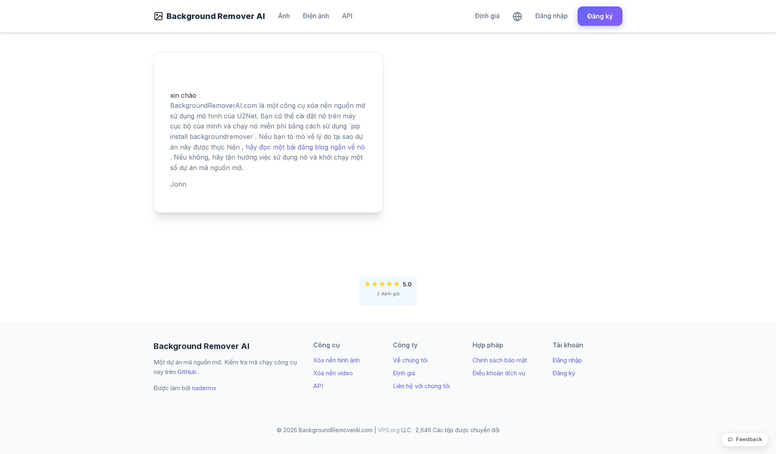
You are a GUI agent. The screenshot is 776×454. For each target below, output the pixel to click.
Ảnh (284, 16)
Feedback (749, 439)
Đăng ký (600, 16)
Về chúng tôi (410, 360)
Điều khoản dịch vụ (498, 373)
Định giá (487, 16)
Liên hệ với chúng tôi (421, 386)
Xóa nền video (333, 373)
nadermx (204, 388)
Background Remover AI (216, 16)
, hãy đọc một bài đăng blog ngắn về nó (303, 147)
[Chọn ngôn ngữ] (517, 16)
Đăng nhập (551, 16)
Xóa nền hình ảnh (336, 360)
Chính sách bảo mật (499, 360)
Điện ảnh (316, 16)
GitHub (186, 372)
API (347, 16)
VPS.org (389, 430)
